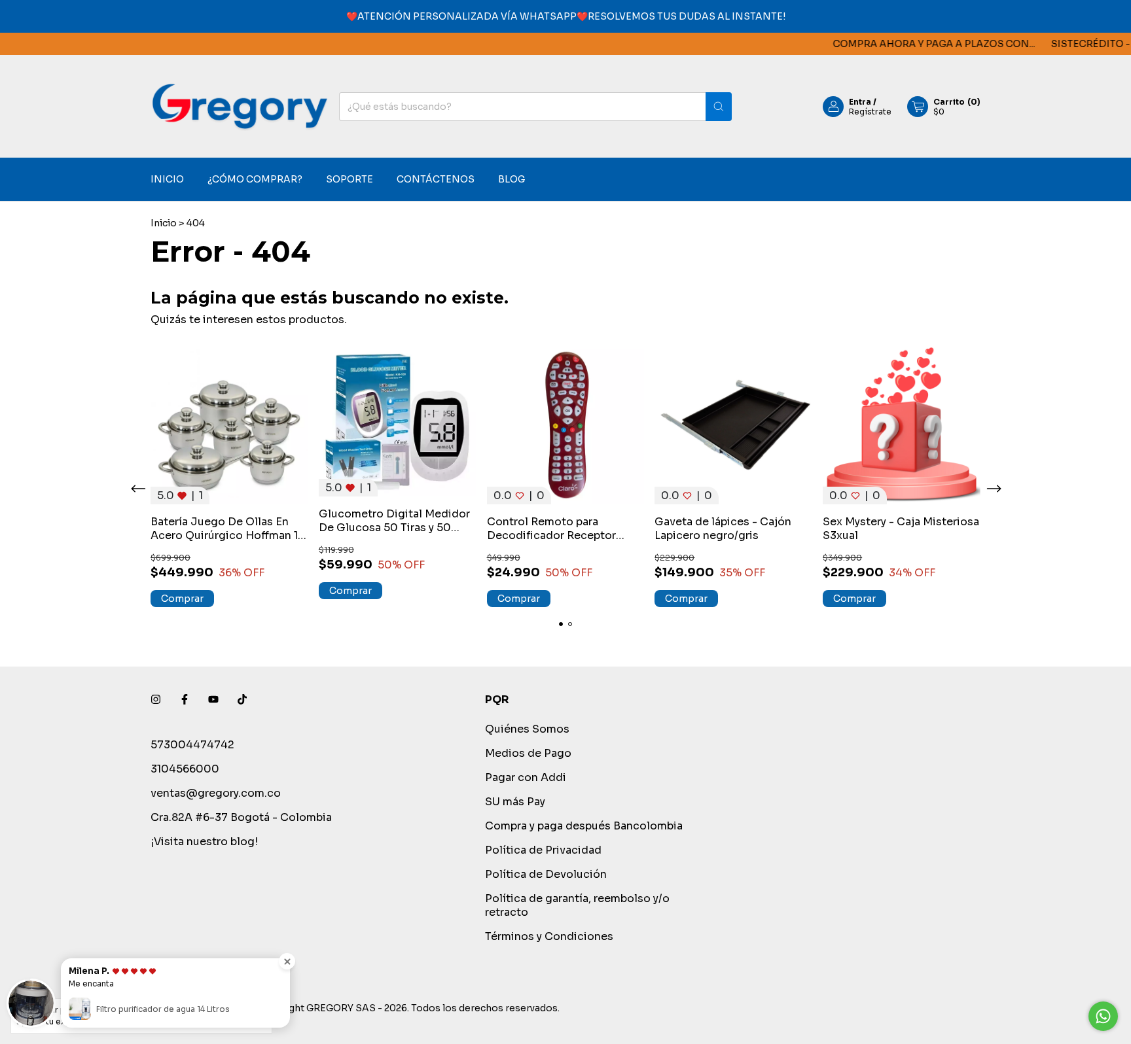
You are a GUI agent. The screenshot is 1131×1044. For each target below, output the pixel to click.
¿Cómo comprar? (254, 179)
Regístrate (870, 111)
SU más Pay (515, 802)
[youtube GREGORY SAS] (213, 699)
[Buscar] (719, 106)
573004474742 (192, 745)
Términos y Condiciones (549, 936)
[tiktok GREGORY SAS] (242, 699)
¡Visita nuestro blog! (204, 841)
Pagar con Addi (525, 777)
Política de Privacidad (543, 850)
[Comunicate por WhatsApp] (1103, 1016)
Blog (511, 179)
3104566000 (185, 769)
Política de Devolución (546, 874)
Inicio (167, 179)
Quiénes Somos (527, 729)
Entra (860, 101)
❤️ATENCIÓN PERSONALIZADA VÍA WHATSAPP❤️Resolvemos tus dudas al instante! (565, 16)
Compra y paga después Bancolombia (584, 826)
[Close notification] (287, 961)
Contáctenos (436, 179)
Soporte (349, 179)
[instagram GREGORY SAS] (156, 699)
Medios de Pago (528, 753)
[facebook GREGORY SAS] (184, 699)
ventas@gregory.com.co (216, 793)
